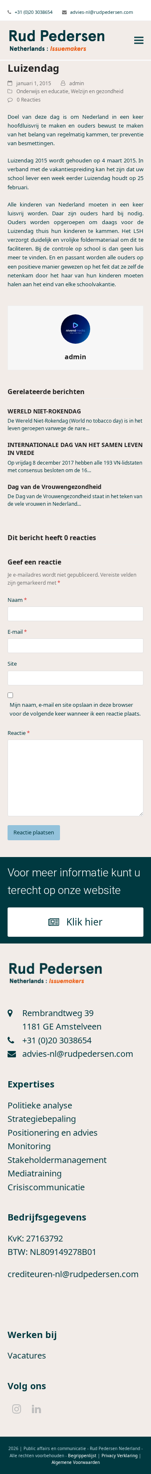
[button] (138, 40)
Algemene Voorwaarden (76, 1462)
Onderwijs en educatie (42, 91)
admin (76, 83)
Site (12, 663)
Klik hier (84, 921)
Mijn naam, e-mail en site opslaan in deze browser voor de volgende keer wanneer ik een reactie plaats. (75, 709)
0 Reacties (29, 99)
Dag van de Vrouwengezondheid (55, 487)
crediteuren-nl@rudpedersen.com (73, 1274)
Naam (17, 600)
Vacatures (27, 1355)
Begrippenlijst (82, 1455)
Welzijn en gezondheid (97, 91)
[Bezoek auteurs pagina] (75, 328)
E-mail (17, 631)
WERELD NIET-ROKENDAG (44, 411)
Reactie (19, 733)
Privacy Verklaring (120, 1455)
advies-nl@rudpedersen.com (101, 12)
